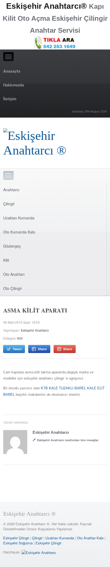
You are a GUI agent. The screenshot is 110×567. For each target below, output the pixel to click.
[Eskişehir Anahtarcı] (39, 552)
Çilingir (9, 203)
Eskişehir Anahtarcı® (46, 6)
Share (42, 349)
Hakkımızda (13, 84)
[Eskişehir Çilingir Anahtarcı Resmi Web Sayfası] (55, 141)
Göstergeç (12, 246)
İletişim (9, 98)
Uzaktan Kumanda (18, 217)
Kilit (6, 260)
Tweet (17, 349)
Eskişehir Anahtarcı (35, 330)
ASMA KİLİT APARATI (35, 310)
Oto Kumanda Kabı (19, 232)
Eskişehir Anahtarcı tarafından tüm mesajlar (68, 440)
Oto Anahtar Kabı (90, 537)
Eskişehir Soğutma (18, 542)
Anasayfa (11, 71)
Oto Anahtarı (14, 274)
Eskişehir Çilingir (16, 537)
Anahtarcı (11, 189)
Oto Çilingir (12, 288)
